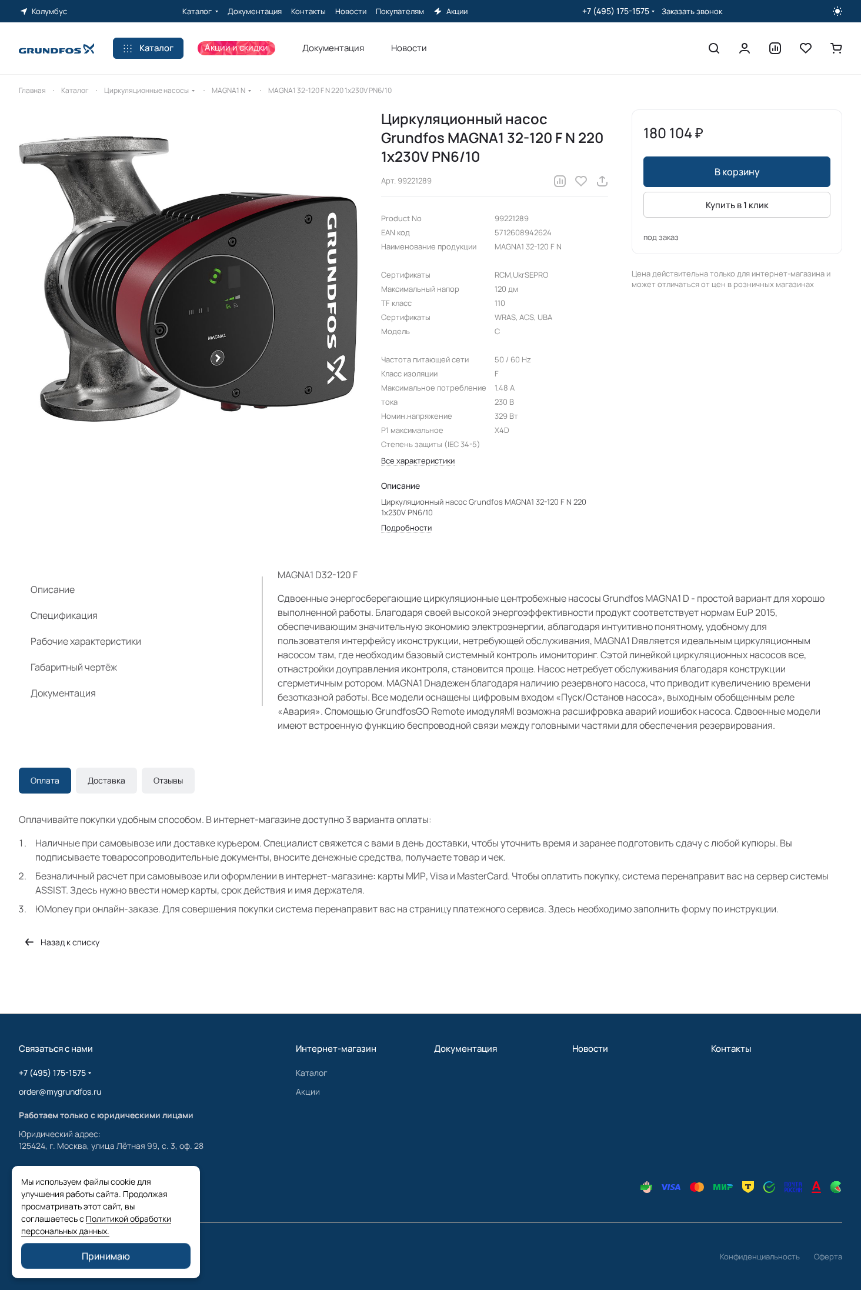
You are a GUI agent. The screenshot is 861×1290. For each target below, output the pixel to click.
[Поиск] (714, 48)
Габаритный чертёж (74, 667)
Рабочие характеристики (86, 641)
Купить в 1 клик (737, 205)
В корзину (737, 171)
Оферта (828, 1256)
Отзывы (168, 780)
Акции (308, 1091)
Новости (590, 1048)
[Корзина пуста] (836, 48)
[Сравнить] (560, 181)
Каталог (312, 1072)
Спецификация (64, 615)
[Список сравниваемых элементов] (775, 48)
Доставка (106, 780)
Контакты (731, 1048)
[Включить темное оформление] (837, 11)
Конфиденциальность (760, 1256)
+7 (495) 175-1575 (615, 10)
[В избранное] (581, 181)
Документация (63, 692)
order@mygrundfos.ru (60, 1091)
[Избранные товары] (806, 48)
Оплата (45, 780)
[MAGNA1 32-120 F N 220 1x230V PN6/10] (188, 278)
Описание (53, 589)
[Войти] (744, 48)
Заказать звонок (692, 11)
